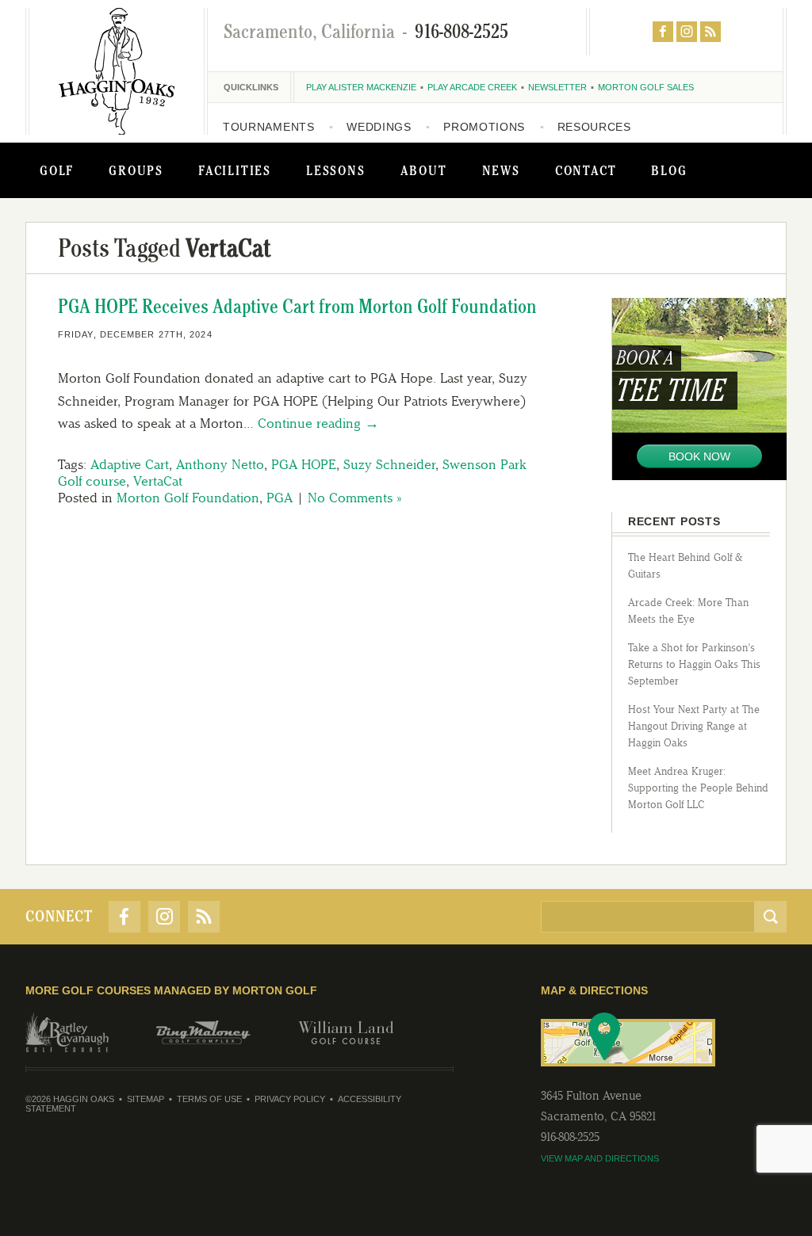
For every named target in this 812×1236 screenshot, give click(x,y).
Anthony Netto (220, 464)
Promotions (484, 126)
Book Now (699, 456)
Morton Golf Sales (646, 87)
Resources (594, 126)
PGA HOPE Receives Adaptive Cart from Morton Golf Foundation (297, 306)
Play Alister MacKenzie (361, 87)
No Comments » (354, 497)
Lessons (336, 170)
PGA (279, 497)
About (423, 170)
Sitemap (145, 1099)
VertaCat (157, 481)
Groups (136, 170)
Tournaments (269, 126)
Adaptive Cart (129, 464)
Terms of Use (209, 1099)
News (501, 170)
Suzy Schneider (389, 464)
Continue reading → (318, 423)
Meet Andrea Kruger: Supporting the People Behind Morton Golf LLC (698, 788)
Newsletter (557, 87)
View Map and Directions (600, 1158)
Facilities (234, 170)
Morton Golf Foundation (188, 497)
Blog (669, 170)
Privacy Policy (290, 1099)
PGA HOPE (303, 464)
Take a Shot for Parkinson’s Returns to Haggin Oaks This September (694, 664)
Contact (586, 170)
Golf (57, 170)
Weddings (379, 126)
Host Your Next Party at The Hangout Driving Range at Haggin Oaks (694, 726)
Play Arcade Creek (472, 87)
